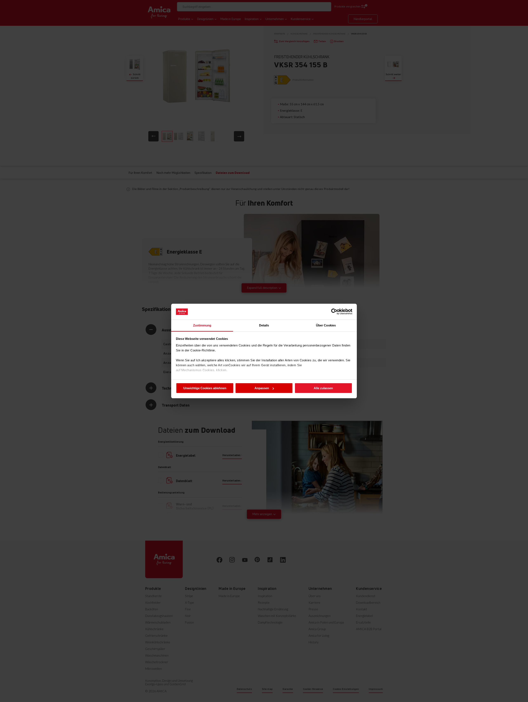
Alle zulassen (323, 388)
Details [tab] (264, 325)
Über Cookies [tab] (326, 325)
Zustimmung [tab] (202, 325)
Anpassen (262, 388)
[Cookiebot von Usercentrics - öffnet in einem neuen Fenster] (334, 311)
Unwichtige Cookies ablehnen (204, 388)
